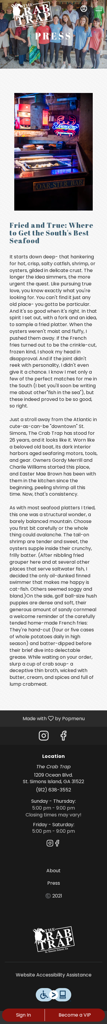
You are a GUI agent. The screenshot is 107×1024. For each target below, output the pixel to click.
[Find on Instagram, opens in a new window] (43, 737)
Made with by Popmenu (44, 718)
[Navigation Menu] (98, 9)
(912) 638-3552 (53, 790)
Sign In (23, 1015)
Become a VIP (75, 1015)
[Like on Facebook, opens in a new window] (63, 737)
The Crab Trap (53, 939)
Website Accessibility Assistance (54, 975)
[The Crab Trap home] (31, 14)
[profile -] (83, 8)
